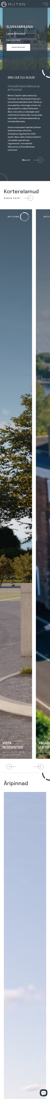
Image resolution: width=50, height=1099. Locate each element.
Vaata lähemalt (18, 47)
